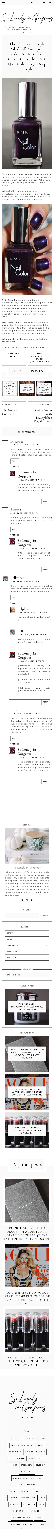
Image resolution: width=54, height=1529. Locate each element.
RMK (47, 362)
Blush (40, 1445)
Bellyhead (18, 578)
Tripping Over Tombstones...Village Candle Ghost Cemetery (27, 1007)
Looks (42, 1498)
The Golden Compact (10, 412)
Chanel (31, 1458)
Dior (41, 1458)
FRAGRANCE (12, 945)
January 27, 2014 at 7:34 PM (25, 445)
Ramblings (35, 1511)
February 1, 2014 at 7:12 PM (31, 757)
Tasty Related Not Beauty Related (27, 1524)
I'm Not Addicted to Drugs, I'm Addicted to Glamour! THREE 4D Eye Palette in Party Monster (27, 1053)
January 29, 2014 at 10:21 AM (32, 613)
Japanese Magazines (27, 1485)
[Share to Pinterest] (18, 356)
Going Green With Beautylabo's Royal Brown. (43, 415)
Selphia (23, 609)
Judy (14, 710)
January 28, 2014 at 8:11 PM (25, 513)
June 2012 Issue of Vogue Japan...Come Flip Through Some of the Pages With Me (27, 1092)
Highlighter (27, 1472)
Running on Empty (22, 1518)
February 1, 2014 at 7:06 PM (31, 548)
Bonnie (16, 510)
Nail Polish (38, 362)
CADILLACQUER (17, 1458)
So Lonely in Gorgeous (27, 474)
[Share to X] (11, 356)
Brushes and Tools (35, 1452)
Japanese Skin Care (20, 1491)
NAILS (10, 939)
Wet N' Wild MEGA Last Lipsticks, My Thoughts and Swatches (27, 1130)
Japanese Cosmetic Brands (40, 358)
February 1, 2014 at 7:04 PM (31, 480)
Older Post (43, 404)
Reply (15, 461)
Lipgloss (39, 1491)
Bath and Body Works (22, 1445)
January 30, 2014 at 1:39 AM (32, 635)
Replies (15, 467)
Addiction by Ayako (35, 1439)
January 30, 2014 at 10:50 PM (25, 714)
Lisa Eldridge (28, 1498)
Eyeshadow (26, 1465)
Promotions (19, 1511)
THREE (38, 1518)
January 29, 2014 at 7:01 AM (25, 581)
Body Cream (15, 1452)
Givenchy (40, 1465)
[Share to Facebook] (15, 356)
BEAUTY (10, 933)
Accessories (15, 1439)
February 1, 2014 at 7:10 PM (31, 661)
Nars (41, 1504)
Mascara (14, 1504)
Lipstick (13, 1498)
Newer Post (11, 404)
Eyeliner (13, 1465)
